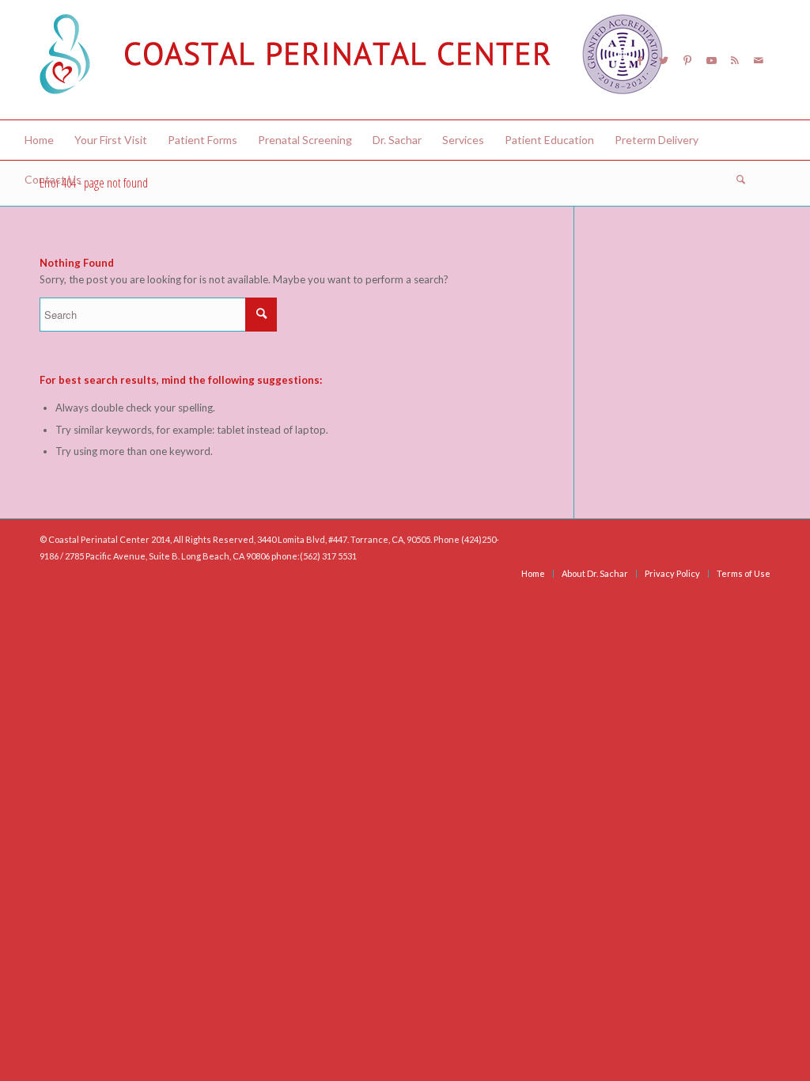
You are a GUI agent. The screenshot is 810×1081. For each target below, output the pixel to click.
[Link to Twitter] (664, 60)
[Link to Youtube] (711, 60)
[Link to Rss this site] (735, 60)
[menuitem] (39, 140)
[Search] (735, 179)
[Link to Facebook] (640, 60)
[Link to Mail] (758, 60)
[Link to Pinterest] (687, 60)
